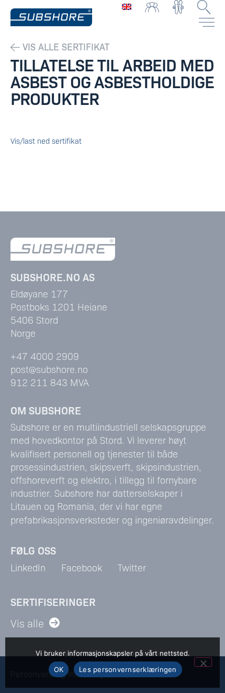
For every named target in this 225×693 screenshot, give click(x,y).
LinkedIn (28, 567)
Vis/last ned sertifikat (46, 140)
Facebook (81, 567)
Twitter (132, 567)
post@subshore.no (49, 369)
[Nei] (203, 662)
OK (59, 669)
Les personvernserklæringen (128, 669)
